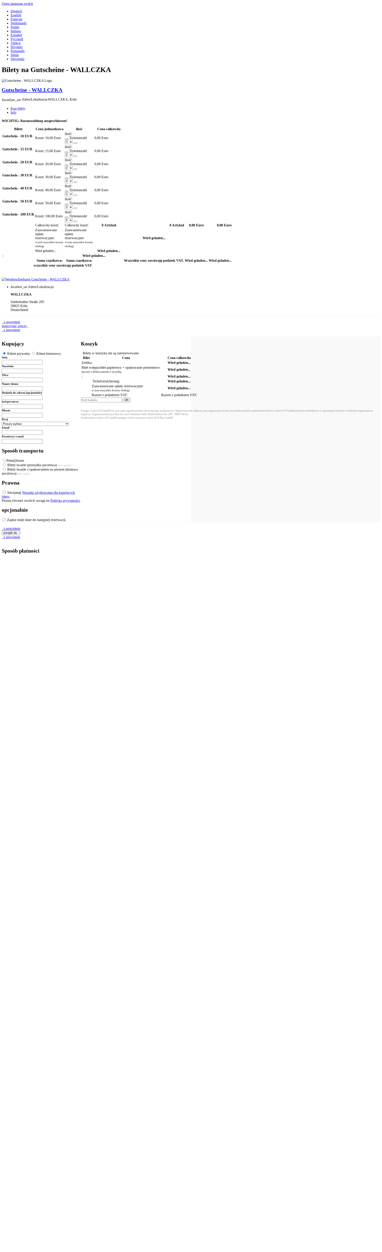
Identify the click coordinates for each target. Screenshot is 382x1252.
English (16, 15)
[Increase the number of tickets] (75, 143)
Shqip (15, 55)
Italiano (16, 31)
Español (16, 35)
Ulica (5, 375)
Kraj (5, 419)
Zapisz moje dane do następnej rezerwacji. (36, 520)
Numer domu (10, 384)
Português (18, 51)
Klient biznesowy (48, 353)
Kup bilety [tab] (18, 108)
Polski (15, 27)
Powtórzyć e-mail (13, 436)
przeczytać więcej (15, 326)
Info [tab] (13, 112)
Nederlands (19, 23)
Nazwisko (8, 366)
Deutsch (16, 11)
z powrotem (11, 322)
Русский (17, 39)
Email (6, 427)
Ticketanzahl (78, 138)
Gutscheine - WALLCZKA (32, 90)
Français (16, 19)
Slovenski (17, 59)
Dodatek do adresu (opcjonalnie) (22, 392)
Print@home (15, 460)
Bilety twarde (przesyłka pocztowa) (38, 465)
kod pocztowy (10, 401)
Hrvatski (17, 47)
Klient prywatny (18, 353)
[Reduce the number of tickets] (66, 139)
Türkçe (16, 43)
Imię (5, 357)
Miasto (6, 410)
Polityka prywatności (65, 500)
